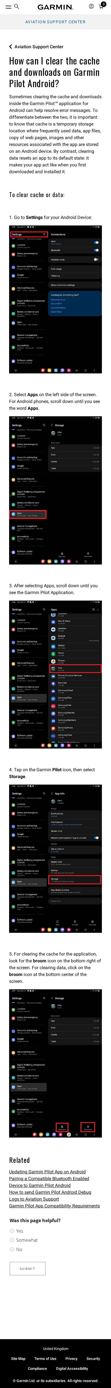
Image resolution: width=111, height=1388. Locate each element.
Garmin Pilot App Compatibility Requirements (54, 1206)
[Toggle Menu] (3, 5)
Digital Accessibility (72, 1368)
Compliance (37, 1368)
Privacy (71, 1358)
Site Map (18, 1358)
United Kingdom (55, 1349)
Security (93, 1358)
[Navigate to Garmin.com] (55, 7)
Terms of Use (45, 1358)
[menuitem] (17, 7)
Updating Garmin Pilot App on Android (47, 1171)
